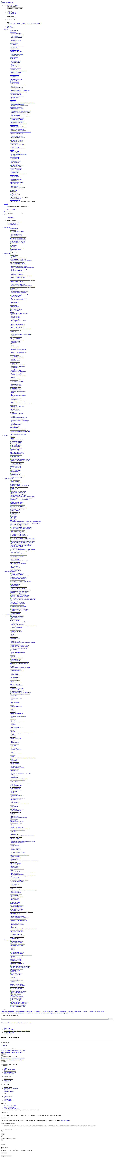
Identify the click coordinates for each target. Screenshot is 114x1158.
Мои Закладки (7, 1099)
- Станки (84, 1011)
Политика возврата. (65, 1120)
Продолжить (4, 1045)
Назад (2, 1134)
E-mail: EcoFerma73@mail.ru (11, 1108)
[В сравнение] (2, 1055)
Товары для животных (10, 939)
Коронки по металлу (9, 1032)
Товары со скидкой (9, 1091)
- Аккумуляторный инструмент (23, 1011)
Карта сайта (7, 1081)
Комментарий (4, 1147)
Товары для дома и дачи (10, 614)
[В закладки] (1, 1055)
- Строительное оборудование (95, 1011)
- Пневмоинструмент (47, 1011)
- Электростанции (17, 1013)
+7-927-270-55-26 (11, 12)
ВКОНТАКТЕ (10, 27)
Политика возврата (9, 1073)
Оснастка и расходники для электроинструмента (17, 1031)
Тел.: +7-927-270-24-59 (10, 1105)
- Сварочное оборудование (73, 1011)
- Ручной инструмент (60, 1011)
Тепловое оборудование (10, 571)
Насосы (6, 435)
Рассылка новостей (9, 1100)
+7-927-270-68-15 (11, 14)
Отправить (3, 1153)
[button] (6, 204)
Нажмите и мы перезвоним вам (14, 8)
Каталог (6, 29)
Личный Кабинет (8, 1096)
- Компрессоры (36, 1011)
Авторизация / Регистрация (14, 221)
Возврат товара (8, 1080)
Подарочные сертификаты (11, 1088)
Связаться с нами (8, 1079)
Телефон (3, 1144)
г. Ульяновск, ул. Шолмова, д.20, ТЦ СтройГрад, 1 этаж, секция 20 (24, 23)
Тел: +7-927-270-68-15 (9, 1107)
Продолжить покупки (6, 1138)
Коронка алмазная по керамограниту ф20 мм (12, 1052)
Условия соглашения (9, 1069)
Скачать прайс (10, 217)
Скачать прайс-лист (26, 1022)
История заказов (8, 1097)
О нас (5, 1068)
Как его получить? (12, 209)
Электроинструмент (9, 1029)
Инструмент (7, 253)
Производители (8, 1087)
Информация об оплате (10, 1071)
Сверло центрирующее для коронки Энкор (12, 1059)
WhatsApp (9, 26)
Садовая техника (8, 478)
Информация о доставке (10, 1072)
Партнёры (6, 1089)
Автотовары (7, 227)
